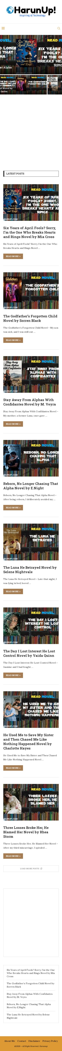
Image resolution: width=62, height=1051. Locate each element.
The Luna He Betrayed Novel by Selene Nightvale (30, 569)
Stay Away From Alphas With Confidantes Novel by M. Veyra (47, 88)
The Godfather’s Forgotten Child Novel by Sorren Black (15, 88)
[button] (4, 64)
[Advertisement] (31, 130)
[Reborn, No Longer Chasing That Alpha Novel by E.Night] (31, 458)
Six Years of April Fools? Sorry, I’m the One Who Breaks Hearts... (31, 69)
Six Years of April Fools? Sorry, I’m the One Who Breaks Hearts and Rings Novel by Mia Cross (29, 232)
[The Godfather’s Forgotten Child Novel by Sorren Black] (31, 290)
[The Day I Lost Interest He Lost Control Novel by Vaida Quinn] (31, 625)
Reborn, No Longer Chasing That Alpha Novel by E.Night (30, 485)
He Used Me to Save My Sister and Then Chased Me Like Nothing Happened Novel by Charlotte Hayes (28, 741)
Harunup (44, 1046)
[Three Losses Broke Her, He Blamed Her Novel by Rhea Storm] (31, 802)
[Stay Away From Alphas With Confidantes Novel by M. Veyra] (31, 374)
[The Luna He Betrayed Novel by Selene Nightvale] (31, 542)
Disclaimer (34, 1041)
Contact (21, 1041)
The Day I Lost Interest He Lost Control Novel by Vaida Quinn (29, 653)
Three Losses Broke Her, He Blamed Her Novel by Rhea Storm (26, 832)
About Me (9, 1041)
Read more (12, 256)
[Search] (58, 28)
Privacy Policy (50, 1041)
